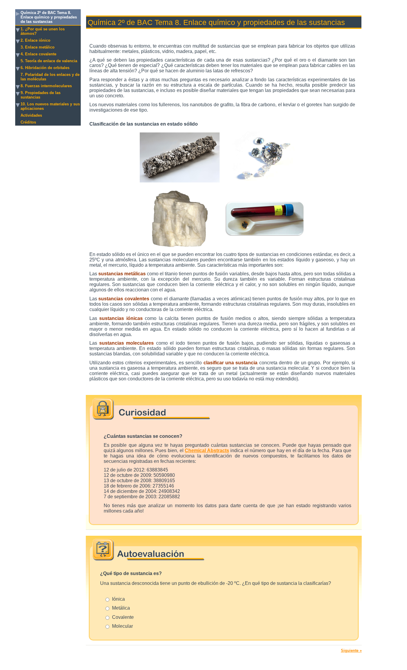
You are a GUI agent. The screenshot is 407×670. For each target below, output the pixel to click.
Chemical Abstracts (207, 450)
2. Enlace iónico (35, 40)
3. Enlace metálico (38, 47)
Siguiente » (351, 650)
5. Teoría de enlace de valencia (49, 61)
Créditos (28, 122)
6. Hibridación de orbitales (45, 67)
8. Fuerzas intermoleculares (46, 86)
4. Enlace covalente (38, 54)
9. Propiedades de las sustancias (40, 94)
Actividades (31, 115)
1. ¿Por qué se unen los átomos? (43, 31)
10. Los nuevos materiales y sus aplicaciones (50, 106)
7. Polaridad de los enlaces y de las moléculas (50, 76)
